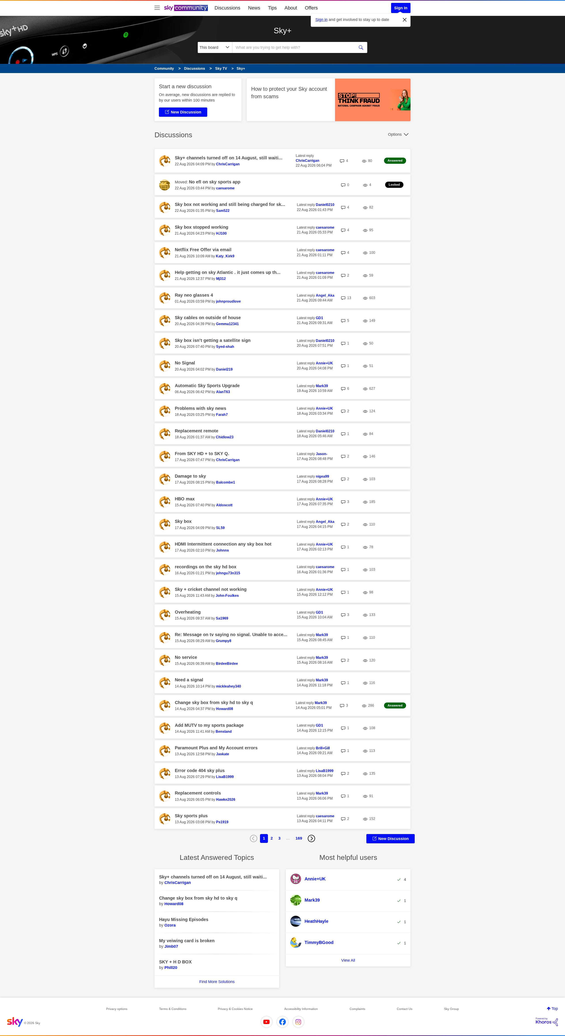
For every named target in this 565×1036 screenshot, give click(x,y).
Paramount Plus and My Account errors (216, 747)
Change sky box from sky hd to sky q (214, 702)
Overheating (188, 612)
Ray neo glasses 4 (194, 295)
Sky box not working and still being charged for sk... (230, 204)
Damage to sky (190, 476)
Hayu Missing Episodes (183, 919)
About (290, 8)
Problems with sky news (200, 408)
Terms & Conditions (172, 1009)
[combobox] (293, 47)
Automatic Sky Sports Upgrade (207, 385)
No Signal (185, 362)
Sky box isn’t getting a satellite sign (212, 340)
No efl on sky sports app (214, 181)
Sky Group (451, 1009)
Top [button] (555, 1008)
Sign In (400, 8)
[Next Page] (311, 838)
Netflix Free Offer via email (203, 249)
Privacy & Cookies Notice (235, 1009)
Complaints (357, 1009)
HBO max (185, 498)
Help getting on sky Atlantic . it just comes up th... (228, 272)
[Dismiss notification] (404, 19)
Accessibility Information (301, 1009)
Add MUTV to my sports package (209, 725)
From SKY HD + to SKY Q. (202, 453)
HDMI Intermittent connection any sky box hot (223, 544)
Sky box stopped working (201, 227)
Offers (311, 8)
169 (299, 838)
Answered (395, 160)
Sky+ (283, 30)
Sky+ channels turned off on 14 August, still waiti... (228, 157)
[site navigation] (157, 8)
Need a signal (189, 679)
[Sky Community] (186, 8)
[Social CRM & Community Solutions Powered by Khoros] (547, 1022)
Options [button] (395, 134)
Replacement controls (198, 793)
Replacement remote (196, 430)
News (254, 8)
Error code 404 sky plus (200, 770)
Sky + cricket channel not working (211, 589)
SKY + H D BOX (175, 961)
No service (186, 657)
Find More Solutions (217, 981)
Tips (272, 8)
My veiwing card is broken (187, 940)
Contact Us (404, 1009)
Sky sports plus (191, 815)
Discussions (227, 8)
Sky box (183, 521)
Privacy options (116, 1009)
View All (348, 960)
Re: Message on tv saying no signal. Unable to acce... (231, 634)
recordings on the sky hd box (205, 566)
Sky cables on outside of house (208, 317)
